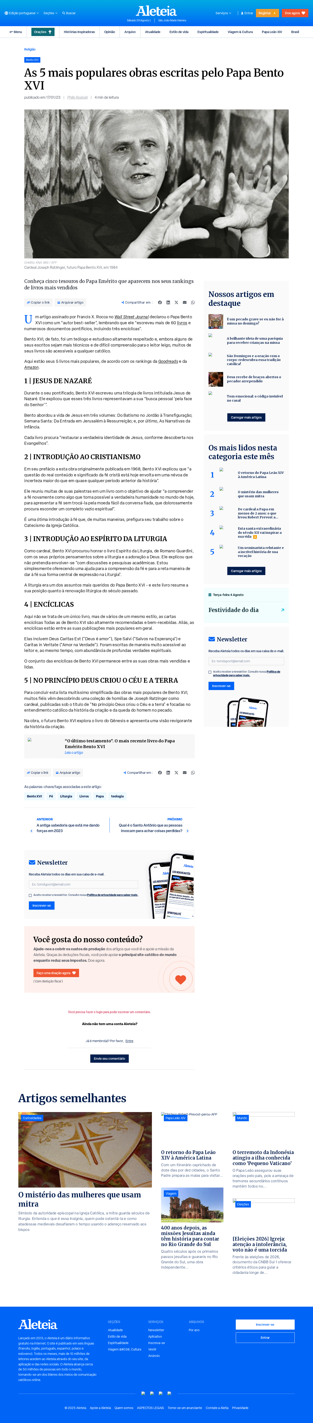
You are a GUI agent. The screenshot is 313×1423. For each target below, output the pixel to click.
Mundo (242, 1118)
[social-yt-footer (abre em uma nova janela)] (143, 1393)
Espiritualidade (208, 32)
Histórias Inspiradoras (79, 32)
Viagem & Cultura (240, 32)
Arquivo (130, 32)
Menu (18, 32)
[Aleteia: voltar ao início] (156, 10)
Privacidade (240, 1408)
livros (182, 322)
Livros (84, 796)
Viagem (171, 1193)
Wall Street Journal (132, 316)
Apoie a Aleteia (100, 1408)
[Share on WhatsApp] (193, 302)
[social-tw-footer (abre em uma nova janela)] (161, 1393)
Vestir (152, 1349)
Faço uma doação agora (53, 973)
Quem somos (124, 1408)
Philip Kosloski (77, 97)
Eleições (243, 1204)
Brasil (295, 32)
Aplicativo (155, 1336)
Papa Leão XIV (272, 32)
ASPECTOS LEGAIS (150, 1408)
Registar (265, 13)
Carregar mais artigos (246, 417)
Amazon (31, 367)
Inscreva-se (156, 1343)
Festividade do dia (234, 610)
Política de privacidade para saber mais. (112, 895)
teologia (117, 796)
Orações (40, 32)
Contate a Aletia (217, 1408)
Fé (51, 796)
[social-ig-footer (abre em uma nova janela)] (169, 1393)
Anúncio (154, 1356)
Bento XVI (34, 796)
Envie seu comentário (109, 1058)
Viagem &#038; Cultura (124, 1349)
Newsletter (156, 1330)
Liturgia (66, 796)
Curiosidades (32, 1118)
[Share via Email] (185, 302)
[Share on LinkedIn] (168, 302)
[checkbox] (30, 895)
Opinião (109, 32)
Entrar (248, 13)
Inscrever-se (42, 905)
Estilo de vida (179, 32)
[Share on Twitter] (176, 302)
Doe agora (292, 13)
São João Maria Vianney (172, 20)
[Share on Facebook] (160, 302)
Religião (30, 49)
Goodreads (168, 361)
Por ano (194, 1330)
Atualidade (152, 32)
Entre (129, 1041)
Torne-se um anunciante (185, 1408)
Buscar (71, 13)
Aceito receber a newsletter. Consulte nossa (85, 895)
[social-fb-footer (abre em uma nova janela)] (152, 1393)
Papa (100, 796)
